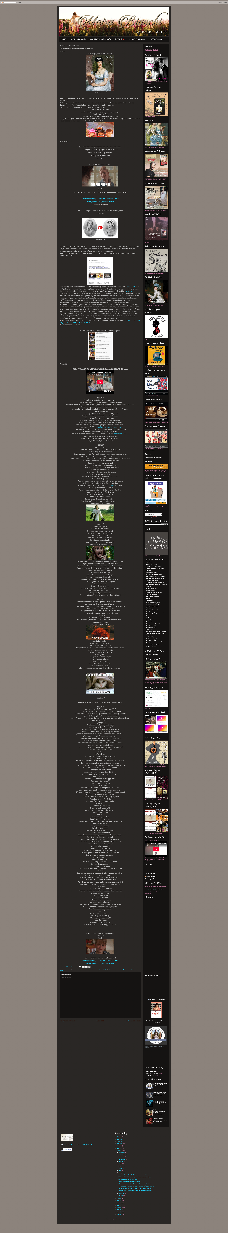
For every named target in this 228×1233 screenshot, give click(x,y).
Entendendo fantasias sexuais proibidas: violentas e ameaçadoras (160, 1112)
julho (120, 1163)
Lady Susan (150, 620)
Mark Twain (85, 323)
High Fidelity (150, 637)
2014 (119, 1209)
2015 (119, 1207)
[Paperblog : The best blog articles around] (67, 1150)
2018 (119, 1200)
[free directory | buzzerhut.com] (62, 1150)
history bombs (82, 969)
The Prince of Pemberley (154, 641)
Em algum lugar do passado (155, 612)
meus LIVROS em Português (100, 39)
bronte (73, 969)
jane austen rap (96, 969)
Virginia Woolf (65, 323)
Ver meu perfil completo (152, 879)
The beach (149, 621)
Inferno (148, 570)
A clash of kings (151, 588)
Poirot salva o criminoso (154, 592)
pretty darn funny (127, 969)
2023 (119, 1143)
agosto (121, 1161)
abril (120, 1170)
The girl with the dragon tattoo (156, 631)
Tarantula (149, 608)
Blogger (118, 1219)
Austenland (149, 600)
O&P (129, 320)
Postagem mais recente (67, 1021)
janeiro (121, 1195)
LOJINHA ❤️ (119, 39)
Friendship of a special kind (155, 582)
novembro (122, 1154)
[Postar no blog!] (84, 967)
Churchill (136, 320)
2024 (119, 1141)
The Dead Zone (151, 625)
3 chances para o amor (153, 646)
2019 (119, 1198)
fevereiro (122, 1193)
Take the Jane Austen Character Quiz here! (156, 1021)
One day (148, 586)
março (121, 1172)
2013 (119, 1212)
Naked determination (152, 564)
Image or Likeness (152, 606)
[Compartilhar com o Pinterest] (89, 967)
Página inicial (100, 1021)
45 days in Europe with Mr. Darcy (155, 560)
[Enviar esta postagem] (80, 966)
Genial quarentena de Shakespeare (129, 1181)
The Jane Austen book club (155, 578)
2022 (119, 1146)
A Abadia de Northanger (154, 574)
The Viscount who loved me (155, 642)
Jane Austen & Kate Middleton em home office (133, 1174)
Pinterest (147, 1047)
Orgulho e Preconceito (113, 969)
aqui (160, 860)
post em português (152, 1073)
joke (106, 969)
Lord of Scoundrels (152, 644)
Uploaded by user (153, 1046)
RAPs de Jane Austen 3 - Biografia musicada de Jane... (135, 1183)
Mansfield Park (151, 627)
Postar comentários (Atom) (70, 1024)
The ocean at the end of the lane (156, 584)
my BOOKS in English (137, 39)
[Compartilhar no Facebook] (88, 967)
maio (120, 1168)
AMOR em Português (78, 39)
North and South (151, 594)
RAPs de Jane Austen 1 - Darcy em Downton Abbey (134, 1188)
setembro (122, 1159)
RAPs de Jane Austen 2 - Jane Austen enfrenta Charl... (136, 1186)
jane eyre (103, 969)
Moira (160, 1046)
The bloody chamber (152, 596)
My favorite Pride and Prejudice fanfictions (160, 1084)
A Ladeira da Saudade (153, 623)
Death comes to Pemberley (155, 568)
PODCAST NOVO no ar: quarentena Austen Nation (134, 1177)
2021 (119, 1148)
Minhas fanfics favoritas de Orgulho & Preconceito (160, 1120)
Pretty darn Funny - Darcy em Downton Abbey (100, 199)
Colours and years (152, 580)
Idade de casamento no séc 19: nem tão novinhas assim (159, 1094)
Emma (148, 615)
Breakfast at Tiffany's (153, 604)
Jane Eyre (130, 291)
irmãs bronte (89, 969)
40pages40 (150, 1075)
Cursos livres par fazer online (127, 1179)
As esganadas (150, 590)
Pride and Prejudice (152, 639)
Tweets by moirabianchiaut (153, 457)
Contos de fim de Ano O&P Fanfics (155, 634)
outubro (121, 1157)
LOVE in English (156, 39)
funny (77, 969)
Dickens (111, 485)
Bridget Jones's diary (153, 602)
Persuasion (149, 629)
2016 (119, 1205)
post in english (151, 1071)
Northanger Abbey (152, 572)
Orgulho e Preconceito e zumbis (108, 427)
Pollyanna (149, 617)
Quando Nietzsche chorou (154, 614)
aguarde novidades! (152, 654)
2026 (119, 1137)
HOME (63, 39)
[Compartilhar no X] (86, 967)
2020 (119, 1150)
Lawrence (76, 323)
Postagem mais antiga (133, 1021)
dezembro (122, 1152)
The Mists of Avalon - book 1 (155, 576)
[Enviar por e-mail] (83, 967)
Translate (159, 517)
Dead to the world (152, 610)
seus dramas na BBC (122, 434)
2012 (119, 1214)
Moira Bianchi (69, 966)
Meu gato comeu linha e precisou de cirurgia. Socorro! (159, 1102)
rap (133, 969)
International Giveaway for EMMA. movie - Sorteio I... (135, 1190)
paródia (121, 969)
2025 (119, 1139)
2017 (119, 1203)
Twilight (148, 598)
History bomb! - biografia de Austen (100, 202)
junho (121, 1166)
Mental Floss (131, 287)
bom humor (68, 969)
